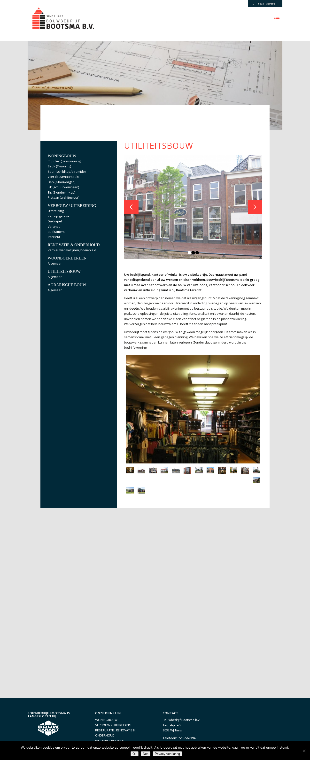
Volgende (255, 207)
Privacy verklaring (167, 754)
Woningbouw (62, 156)
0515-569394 (186, 738)
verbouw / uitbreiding (72, 206)
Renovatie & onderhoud (74, 245)
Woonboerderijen (67, 258)
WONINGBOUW (106, 720)
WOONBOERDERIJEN (109, 740)
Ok (134, 754)
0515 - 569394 (266, 3)
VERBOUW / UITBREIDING (113, 725)
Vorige (131, 207)
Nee (145, 754)
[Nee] (304, 750)
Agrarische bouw (67, 285)
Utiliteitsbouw (64, 271)
